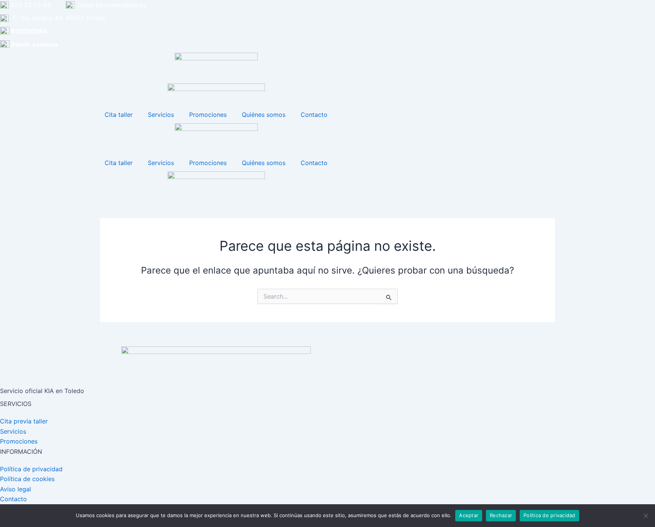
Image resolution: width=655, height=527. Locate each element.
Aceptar (468, 515)
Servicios (161, 114)
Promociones (208, 114)
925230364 (28, 31)
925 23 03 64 (30, 5)
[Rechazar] (645, 515)
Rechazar (501, 515)
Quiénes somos (263, 114)
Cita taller (119, 114)
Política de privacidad (549, 515)
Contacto (314, 114)
